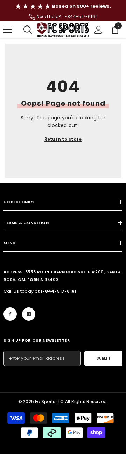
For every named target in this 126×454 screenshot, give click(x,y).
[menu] (8, 29)
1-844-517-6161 (80, 17)
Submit (104, 358)
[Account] (98, 30)
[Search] (27, 29)
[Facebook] (10, 314)
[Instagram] (28, 314)
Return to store (63, 139)
